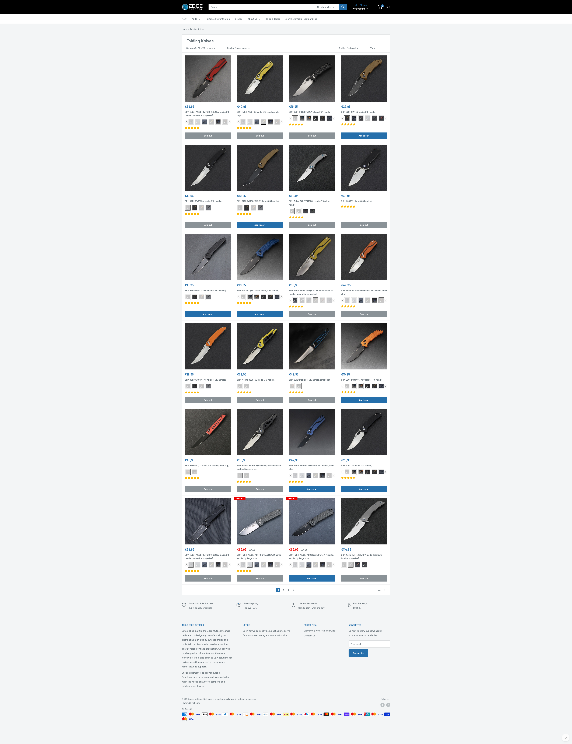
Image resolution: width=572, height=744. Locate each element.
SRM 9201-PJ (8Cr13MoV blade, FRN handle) (362, 379)
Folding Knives (197, 29)
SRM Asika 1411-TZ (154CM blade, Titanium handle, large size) (361, 556)
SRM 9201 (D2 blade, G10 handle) (356, 465)
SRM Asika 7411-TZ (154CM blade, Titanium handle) (309, 203)
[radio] (190, 122)
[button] (192, 127)
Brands (239, 18)
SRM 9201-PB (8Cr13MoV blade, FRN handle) (310, 112)
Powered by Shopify (191, 703)
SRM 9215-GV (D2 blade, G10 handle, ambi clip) (207, 465)
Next (380, 590)
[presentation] (186, 122)
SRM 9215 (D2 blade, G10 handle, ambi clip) (309, 379)
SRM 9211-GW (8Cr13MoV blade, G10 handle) (258, 201)
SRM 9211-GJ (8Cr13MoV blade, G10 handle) (205, 379)
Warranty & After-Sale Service (319, 630)
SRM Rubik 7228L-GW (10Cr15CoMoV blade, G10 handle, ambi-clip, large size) (311, 292)
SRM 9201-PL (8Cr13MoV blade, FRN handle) (258, 290)
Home (184, 29)
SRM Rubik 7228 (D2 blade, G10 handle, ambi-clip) (258, 114)
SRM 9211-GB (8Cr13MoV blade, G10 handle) (205, 290)
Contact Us (309, 635)
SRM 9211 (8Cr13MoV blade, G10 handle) (203, 201)
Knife (194, 18)
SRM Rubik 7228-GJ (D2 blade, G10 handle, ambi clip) (364, 292)
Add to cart (364, 135)
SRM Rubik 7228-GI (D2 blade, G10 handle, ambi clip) (311, 467)
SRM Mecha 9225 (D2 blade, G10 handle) (256, 379)
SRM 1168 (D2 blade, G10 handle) (356, 201)
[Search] (343, 7)
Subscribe (358, 653)
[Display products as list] (384, 48)
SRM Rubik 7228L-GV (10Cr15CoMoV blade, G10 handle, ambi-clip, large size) (207, 114)
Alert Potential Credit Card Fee (301, 18)
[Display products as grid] (379, 48)
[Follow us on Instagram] (388, 705)
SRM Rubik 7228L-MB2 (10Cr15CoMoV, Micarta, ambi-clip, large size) (311, 556)
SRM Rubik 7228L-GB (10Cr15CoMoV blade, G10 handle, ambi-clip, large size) (207, 556)
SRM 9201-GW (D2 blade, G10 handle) (358, 112)
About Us (252, 18)
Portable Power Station (218, 18)
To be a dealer (273, 18)
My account (359, 8)
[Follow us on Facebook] (382, 705)
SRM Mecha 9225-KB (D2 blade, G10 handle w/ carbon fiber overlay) (259, 467)
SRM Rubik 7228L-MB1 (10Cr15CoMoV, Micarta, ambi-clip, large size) (259, 556)
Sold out (208, 135)
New (184, 18)
